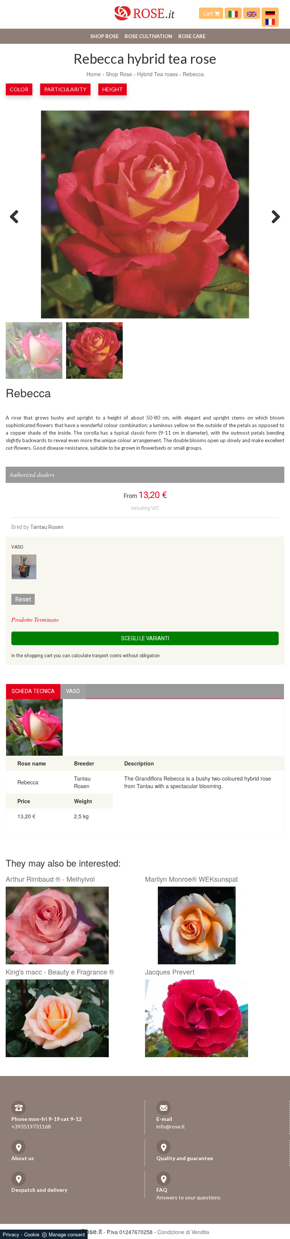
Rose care (191, 36)
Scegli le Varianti (145, 638)
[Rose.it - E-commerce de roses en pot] (270, 21)
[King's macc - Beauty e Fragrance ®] (72, 1018)
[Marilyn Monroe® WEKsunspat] (212, 925)
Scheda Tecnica (33, 691)
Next (273, 216)
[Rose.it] (145, 10)
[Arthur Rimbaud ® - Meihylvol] (72, 925)
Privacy (11, 1234)
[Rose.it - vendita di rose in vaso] (233, 13)
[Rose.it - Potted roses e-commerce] (251, 13)
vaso (73, 691)
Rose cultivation (148, 36)
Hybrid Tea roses (157, 74)
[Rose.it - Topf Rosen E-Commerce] (270, 13)
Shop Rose (104, 36)
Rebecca (193, 74)
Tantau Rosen (46, 527)
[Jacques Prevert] (212, 1018)
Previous (17, 216)
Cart (208, 13)
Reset (23, 599)
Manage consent (67, 1234)
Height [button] (112, 89)
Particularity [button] (65, 89)
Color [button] (19, 89)
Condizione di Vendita (183, 1232)
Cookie (31, 1234)
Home (93, 74)
